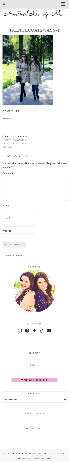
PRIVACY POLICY (34, 413)
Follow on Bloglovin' (35, 380)
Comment (8, 173)
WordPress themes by (34, 458)
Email (6, 218)
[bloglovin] (34, 330)
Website (7, 230)
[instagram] (20, 330)
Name (6, 205)
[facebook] (27, 330)
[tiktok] (41, 330)
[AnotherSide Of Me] (34, 12)
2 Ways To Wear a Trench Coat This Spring (15, 141)
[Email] (49, 330)
